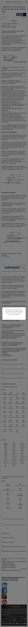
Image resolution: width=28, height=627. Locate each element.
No (8, 318)
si (19, 318)
